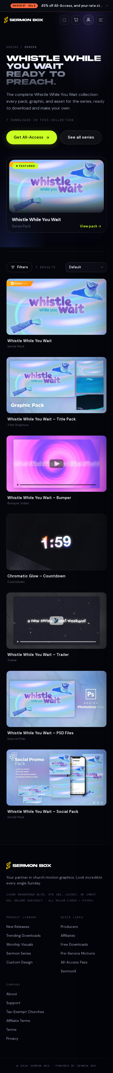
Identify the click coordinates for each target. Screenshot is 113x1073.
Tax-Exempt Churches (25, 1012)
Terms (11, 1029)
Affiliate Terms (18, 1021)
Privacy (12, 1038)
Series (12, 47)
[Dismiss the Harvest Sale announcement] (107, 5)
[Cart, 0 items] (76, 20)
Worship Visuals (19, 944)
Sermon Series (18, 953)
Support (13, 1003)
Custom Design (19, 962)
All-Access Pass (74, 962)
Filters (22, 267)
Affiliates (68, 935)
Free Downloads (74, 944)
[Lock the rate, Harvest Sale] (56, 6)
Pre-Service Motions (78, 953)
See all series (81, 137)
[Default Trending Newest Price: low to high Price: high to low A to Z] (86, 267)
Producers (69, 926)
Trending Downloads (23, 935)
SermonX (68, 971)
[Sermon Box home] (23, 20)
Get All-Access (28, 137)
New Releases (17, 926)
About (11, 994)
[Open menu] (101, 20)
